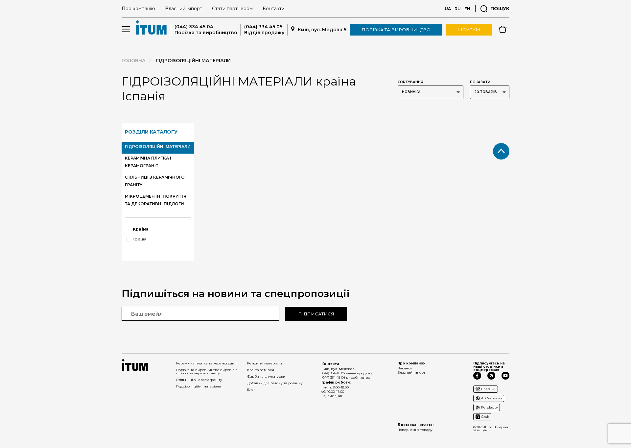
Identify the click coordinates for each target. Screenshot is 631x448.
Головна (134, 60)
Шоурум (468, 29)
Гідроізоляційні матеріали (198, 386)
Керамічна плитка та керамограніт (206, 363)
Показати (480, 82)
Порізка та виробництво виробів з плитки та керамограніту (206, 371)
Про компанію (138, 9)
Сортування (410, 82)
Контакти (274, 9)
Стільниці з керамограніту (199, 380)
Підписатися (316, 313)
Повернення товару (414, 430)
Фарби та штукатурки (266, 376)
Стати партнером (232, 9)
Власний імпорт (183, 9)
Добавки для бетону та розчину (275, 383)
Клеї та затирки (260, 370)
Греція (140, 239)
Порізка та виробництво (396, 29)
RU (458, 8)
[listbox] (430, 92)
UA (448, 8)
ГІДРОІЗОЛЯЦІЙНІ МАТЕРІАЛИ (158, 146)
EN (467, 8)
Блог (251, 389)
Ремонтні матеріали (264, 363)
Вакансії (404, 368)
